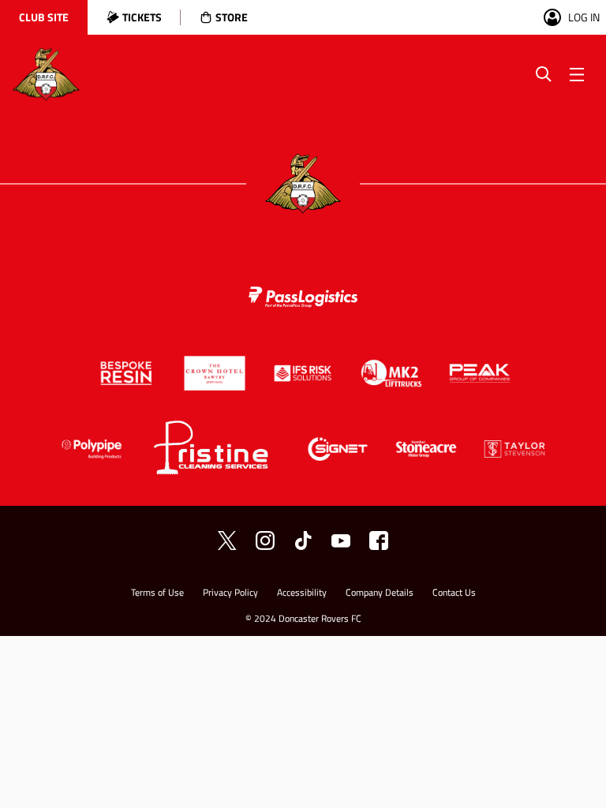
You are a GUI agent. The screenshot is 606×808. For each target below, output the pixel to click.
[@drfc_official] (227, 540)
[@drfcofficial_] (303, 540)
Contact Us (454, 594)
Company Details (379, 594)
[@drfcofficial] (265, 540)
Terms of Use (157, 594)
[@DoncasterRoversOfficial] (340, 540)
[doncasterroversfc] (378, 540)
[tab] (44, 17)
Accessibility (302, 594)
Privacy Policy (230, 594)
